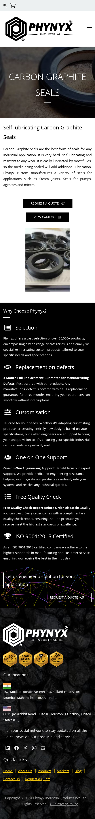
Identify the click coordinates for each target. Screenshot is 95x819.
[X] (25, 748)
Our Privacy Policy (64, 804)
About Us (25, 771)
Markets (63, 771)
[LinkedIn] (7, 748)
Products (44, 771)
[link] (47, 231)
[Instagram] (34, 748)
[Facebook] (16, 748)
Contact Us (11, 779)
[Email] (43, 748)
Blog (78, 771)
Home (8, 771)
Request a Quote (37, 779)
